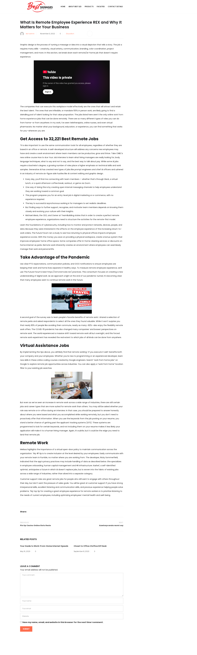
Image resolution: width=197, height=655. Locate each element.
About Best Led (74, 6)
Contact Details (115, 6)
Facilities (101, 6)
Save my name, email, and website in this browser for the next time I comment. (62, 622)
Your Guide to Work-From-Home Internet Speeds (44, 546)
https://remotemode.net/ (59, 272)
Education (70, 33)
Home (63, 6)
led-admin (30, 33)
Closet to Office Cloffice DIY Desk (90, 546)
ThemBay (124, 650)
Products (89, 6)
